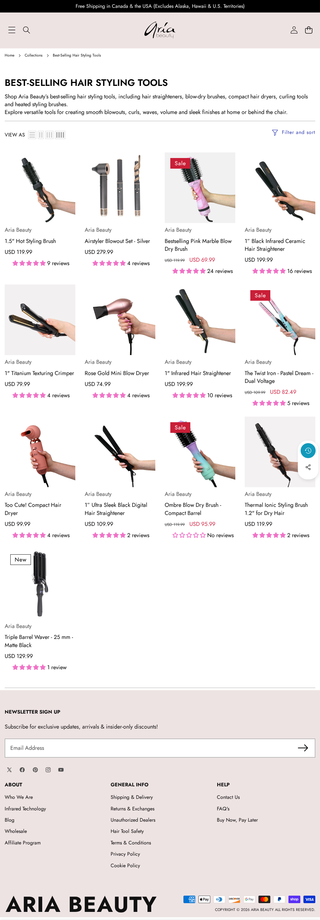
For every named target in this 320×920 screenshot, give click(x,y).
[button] (309, 30)
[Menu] (12, 30)
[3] (49, 135)
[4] (60, 135)
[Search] (26, 30)
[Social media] (308, 467)
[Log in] (294, 30)
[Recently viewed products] (308, 450)
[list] (32, 135)
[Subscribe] (303, 748)
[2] (41, 135)
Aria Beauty (18, 230)
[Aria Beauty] (160, 30)
